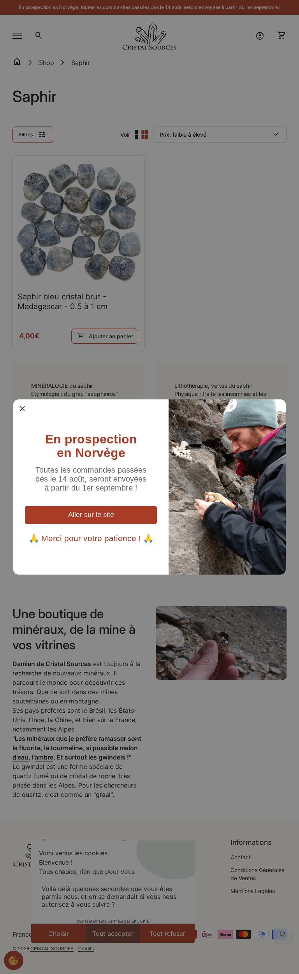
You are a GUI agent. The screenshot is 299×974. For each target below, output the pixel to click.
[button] (22, 408)
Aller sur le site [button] (91, 515)
